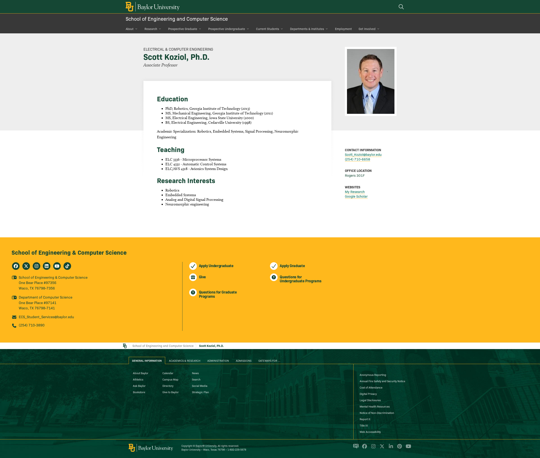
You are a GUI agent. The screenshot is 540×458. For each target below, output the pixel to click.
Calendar (167, 373)
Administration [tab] (218, 360)
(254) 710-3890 (32, 324)
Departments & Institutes (307, 29)
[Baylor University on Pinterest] (398, 448)
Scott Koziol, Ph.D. (211, 346)
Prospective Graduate (182, 29)
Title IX (364, 425)
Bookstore (139, 392)
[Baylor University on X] (381, 448)
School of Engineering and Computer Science (177, 18)
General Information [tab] (147, 360)
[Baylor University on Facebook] (363, 448)
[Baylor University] (151, 6)
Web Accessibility (370, 432)
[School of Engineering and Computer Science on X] (26, 266)
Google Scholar (356, 196)
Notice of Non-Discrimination (377, 413)
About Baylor (140, 373)
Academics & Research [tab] (184, 360)
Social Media (199, 385)
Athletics (138, 379)
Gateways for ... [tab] (269, 360)
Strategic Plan (200, 392)
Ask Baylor (139, 385)
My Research (355, 191)
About (130, 29)
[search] (402, 6)
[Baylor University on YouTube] (407, 448)
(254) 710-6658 (357, 159)
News (195, 373)
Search (196, 379)
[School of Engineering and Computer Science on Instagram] (36, 266)
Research (150, 29)
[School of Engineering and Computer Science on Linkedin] (46, 266)
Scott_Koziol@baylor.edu (363, 154)
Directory (167, 385)
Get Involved (367, 29)
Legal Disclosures (370, 400)
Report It (365, 419)
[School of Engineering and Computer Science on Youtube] (57, 266)
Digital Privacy (368, 393)
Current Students (267, 29)
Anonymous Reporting (373, 374)
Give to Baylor (170, 392)
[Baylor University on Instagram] (372, 448)
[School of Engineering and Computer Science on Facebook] (16, 266)
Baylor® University (206, 445)
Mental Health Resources (375, 406)
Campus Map (170, 379)
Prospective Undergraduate (226, 29)
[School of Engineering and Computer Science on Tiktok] (67, 266)
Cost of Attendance (371, 387)
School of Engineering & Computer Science (69, 252)
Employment (343, 29)
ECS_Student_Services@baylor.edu (46, 316)
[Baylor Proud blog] (355, 448)
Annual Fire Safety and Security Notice (382, 381)
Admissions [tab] (243, 360)
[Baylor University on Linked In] (390, 448)
